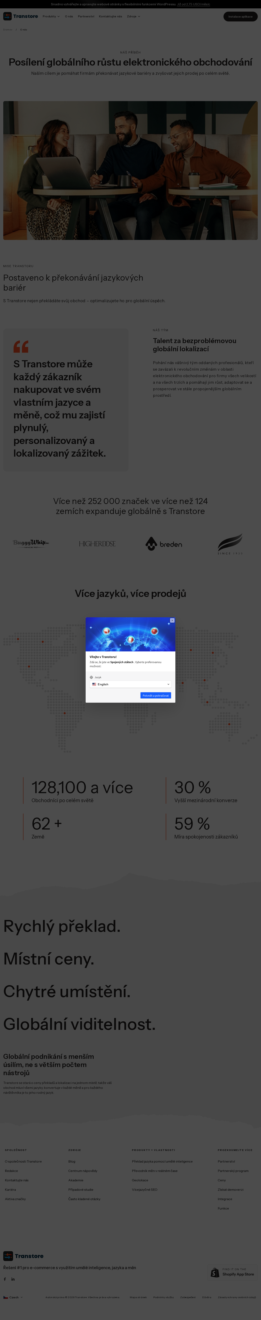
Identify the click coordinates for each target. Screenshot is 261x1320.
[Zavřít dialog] (172, 620)
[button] (130, 684)
